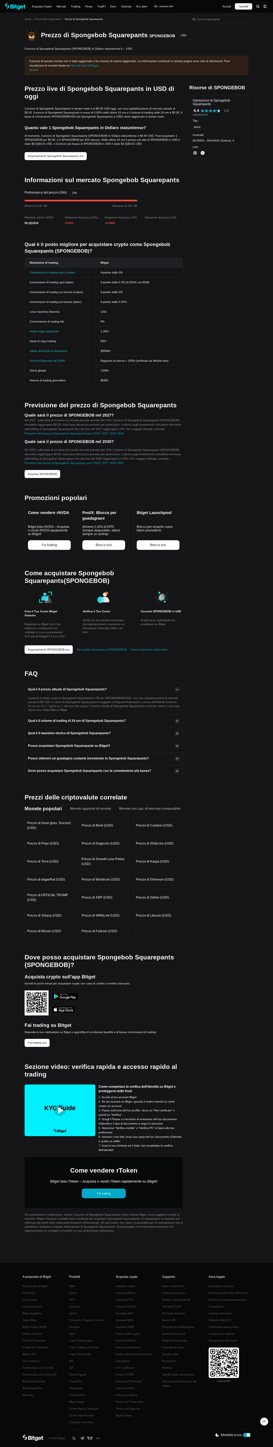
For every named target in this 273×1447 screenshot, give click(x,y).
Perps (73, 1292)
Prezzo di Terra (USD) (42, 861)
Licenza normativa (220, 1313)
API (71, 1367)
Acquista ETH (124, 1299)
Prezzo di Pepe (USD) (43, 843)
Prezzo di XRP (125, 1374)
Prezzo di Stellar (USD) (152, 897)
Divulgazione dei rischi (223, 1340)
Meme (197, 127)
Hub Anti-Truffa (171, 1306)
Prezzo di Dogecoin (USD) (100, 843)
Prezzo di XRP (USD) (97, 897)
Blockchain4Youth (34, 1381)
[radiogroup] (210, 111)
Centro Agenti (77, 1374)
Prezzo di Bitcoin (126, 1340)
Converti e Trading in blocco (87, 1320)
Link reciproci (31, 1361)
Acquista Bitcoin (126, 1292)
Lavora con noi (32, 1306)
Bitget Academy (32, 1313)
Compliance (216, 1306)
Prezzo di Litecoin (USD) (153, 915)
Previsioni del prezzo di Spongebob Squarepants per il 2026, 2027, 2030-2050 (74, 433)
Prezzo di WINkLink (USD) (100, 915)
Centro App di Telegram (84, 1408)
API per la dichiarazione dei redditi (179, 1383)
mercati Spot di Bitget (84, 65)
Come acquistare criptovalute (149, 649)
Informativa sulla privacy (224, 1327)
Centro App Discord (81, 1415)
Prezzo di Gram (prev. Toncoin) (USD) (49, 825)
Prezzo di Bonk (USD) (97, 825)
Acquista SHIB (125, 1327)
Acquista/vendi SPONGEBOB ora (49, 649)
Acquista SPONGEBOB (42, 474)
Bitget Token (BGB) (35, 1327)
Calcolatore (123, 1361)
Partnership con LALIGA (38, 1367)
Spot (72, 1286)
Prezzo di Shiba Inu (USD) (154, 843)
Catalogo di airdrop (81, 1422)
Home (28, 19)
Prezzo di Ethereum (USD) (155, 879)
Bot (71, 1361)
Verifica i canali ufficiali (176, 1299)
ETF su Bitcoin (125, 1367)
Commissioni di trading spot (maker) (52, 272)
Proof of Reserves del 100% (47, 360)
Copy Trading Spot (81, 1340)
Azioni (73, 1313)
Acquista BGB (124, 1320)
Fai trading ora (37, 1042)
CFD (72, 1299)
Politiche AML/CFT (220, 1320)
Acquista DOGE (126, 1306)
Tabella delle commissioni (178, 1374)
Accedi (226, 6)
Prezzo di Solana (126, 1395)
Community (30, 1299)
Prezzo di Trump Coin (129, 1401)
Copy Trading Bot (80, 1354)
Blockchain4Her (32, 1388)
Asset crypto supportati (44, 331)
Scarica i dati (170, 1354)
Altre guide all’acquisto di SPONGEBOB (102, 649)
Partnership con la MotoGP (40, 1374)
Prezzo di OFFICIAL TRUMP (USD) (47, 897)
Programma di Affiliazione (178, 1327)
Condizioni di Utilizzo (222, 1333)
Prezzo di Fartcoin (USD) (99, 931)
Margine (74, 1327)
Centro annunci (32, 1333)
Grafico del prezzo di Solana (133, 1354)
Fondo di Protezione (35, 1347)
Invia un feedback (173, 1286)
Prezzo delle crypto (128, 1333)
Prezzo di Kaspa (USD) (152, 861)
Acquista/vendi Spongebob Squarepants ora (56, 156)
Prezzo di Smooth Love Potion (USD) (103, 861)
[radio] (202, 111)
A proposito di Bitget (35, 1286)
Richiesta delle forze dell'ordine (228, 1292)
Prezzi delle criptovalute (48, 19)
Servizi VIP (169, 1320)
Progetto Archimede (174, 1340)
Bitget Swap (76, 1401)
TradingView (77, 1395)
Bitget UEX (29, 1354)
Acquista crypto (125, 1286)
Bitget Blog (29, 1320)
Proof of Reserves (34, 1340)
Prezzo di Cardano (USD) (154, 825)
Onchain (74, 1306)
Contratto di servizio (221, 1286)
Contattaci (29, 1292)
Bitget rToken (124, 1415)
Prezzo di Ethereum (128, 1347)
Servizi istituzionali (173, 1333)
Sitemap (28, 1395)
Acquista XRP (124, 1313)
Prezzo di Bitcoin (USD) (44, 931)
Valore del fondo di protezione (48, 350)
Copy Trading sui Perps (84, 1347)
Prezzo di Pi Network (129, 1381)
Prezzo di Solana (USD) (44, 915)
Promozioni (169, 1361)
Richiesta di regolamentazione (228, 1299)
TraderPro (75, 1381)
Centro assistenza (173, 1292)
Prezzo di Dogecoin (128, 1408)
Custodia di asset (173, 1347)
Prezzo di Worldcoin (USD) (101, 879)
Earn (72, 1333)
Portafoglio (76, 1388)
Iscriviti (243, 6)
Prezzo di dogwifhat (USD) (46, 879)
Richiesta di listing (173, 1313)
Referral (167, 1367)
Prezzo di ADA (125, 1388)
